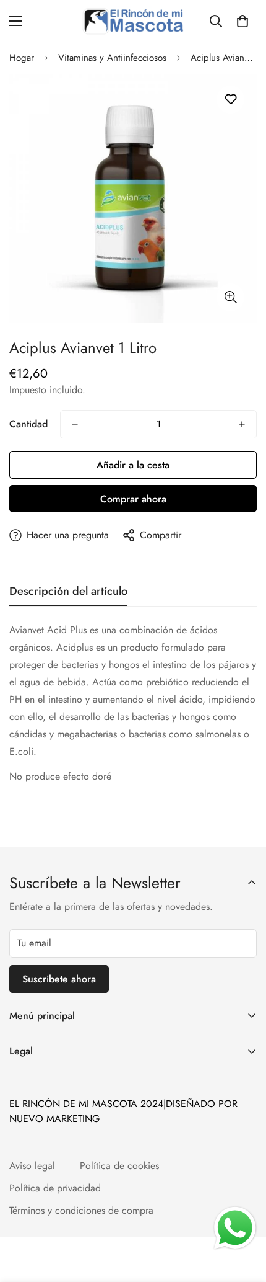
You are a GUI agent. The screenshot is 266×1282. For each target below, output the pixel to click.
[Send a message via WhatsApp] (235, 1228)
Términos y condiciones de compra (81, 1210)
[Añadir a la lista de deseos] (230, 100)
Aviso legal (32, 1166)
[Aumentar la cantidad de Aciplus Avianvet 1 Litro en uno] (242, 424)
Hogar (21, 58)
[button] (242, 21)
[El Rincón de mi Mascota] (133, 21)
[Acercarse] (230, 297)
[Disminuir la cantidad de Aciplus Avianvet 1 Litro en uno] (75, 424)
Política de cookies (119, 1166)
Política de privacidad (55, 1188)
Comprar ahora (133, 499)
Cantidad (28, 424)
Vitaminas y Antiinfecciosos (112, 58)
